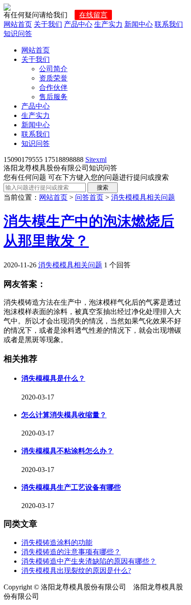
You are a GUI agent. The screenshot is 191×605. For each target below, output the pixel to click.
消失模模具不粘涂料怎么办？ (67, 451)
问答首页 (89, 197)
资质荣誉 (53, 78)
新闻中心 (138, 24)
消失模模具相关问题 (143, 197)
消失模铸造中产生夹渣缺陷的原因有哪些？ (88, 561)
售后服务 (53, 97)
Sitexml (96, 159)
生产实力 (108, 24)
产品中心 (78, 24)
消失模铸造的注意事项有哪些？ (71, 552)
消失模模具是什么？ (53, 378)
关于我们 (48, 24)
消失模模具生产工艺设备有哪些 (71, 487)
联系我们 (169, 24)
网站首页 (18, 24)
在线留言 (93, 15)
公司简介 (53, 69)
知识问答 (18, 33)
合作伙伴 (53, 87)
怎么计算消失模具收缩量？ (64, 415)
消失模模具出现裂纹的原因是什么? (76, 570)
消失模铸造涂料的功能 (56, 542)
